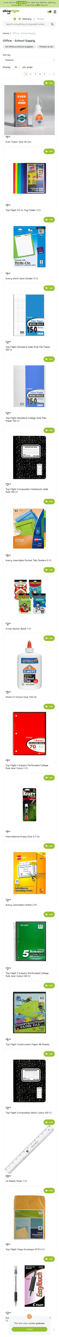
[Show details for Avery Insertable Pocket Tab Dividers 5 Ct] (29, 529)
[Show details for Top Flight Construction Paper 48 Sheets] (29, 1013)
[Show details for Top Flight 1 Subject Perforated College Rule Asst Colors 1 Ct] (29, 734)
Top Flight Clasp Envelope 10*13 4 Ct (25, 1249)
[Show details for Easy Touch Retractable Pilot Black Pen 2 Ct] (29, 1286)
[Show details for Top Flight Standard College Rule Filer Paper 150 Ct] (29, 386)
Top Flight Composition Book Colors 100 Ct (29, 1112)
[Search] (52, 24)
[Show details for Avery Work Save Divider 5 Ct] (29, 247)
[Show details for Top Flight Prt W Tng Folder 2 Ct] (29, 178)
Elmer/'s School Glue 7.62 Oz (21, 697)
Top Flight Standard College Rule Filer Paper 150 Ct (26, 419)
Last (54, 74)
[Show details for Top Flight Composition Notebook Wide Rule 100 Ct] (29, 457)
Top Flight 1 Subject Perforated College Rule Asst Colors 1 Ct (27, 766)
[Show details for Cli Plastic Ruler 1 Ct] (29, 1149)
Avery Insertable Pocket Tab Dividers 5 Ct (28, 560)
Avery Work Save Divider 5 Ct (22, 278)
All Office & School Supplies (19, 46)
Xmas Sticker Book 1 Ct (18, 628)
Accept (29, 1329)
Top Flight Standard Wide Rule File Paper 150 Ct (28, 348)
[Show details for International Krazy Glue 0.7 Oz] (29, 805)
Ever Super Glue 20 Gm (18, 141)
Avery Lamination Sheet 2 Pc (21, 905)
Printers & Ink (46, 46)
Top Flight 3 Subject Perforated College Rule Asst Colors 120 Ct (27, 974)
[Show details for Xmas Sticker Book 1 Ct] (29, 597)
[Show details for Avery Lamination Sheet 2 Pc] (29, 873)
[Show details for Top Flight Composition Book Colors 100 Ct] (29, 1081)
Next (49, 74)
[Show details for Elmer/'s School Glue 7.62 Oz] (29, 665)
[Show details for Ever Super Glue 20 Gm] (29, 110)
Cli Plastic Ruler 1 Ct (16, 1181)
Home (6, 33)
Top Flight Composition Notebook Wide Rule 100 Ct (27, 490)
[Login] (14, 19)
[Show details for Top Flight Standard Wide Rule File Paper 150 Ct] (29, 315)
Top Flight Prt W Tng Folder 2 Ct (23, 210)
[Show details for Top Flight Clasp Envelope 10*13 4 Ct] (29, 1218)
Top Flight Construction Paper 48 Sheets (27, 1044)
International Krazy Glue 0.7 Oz (23, 836)
